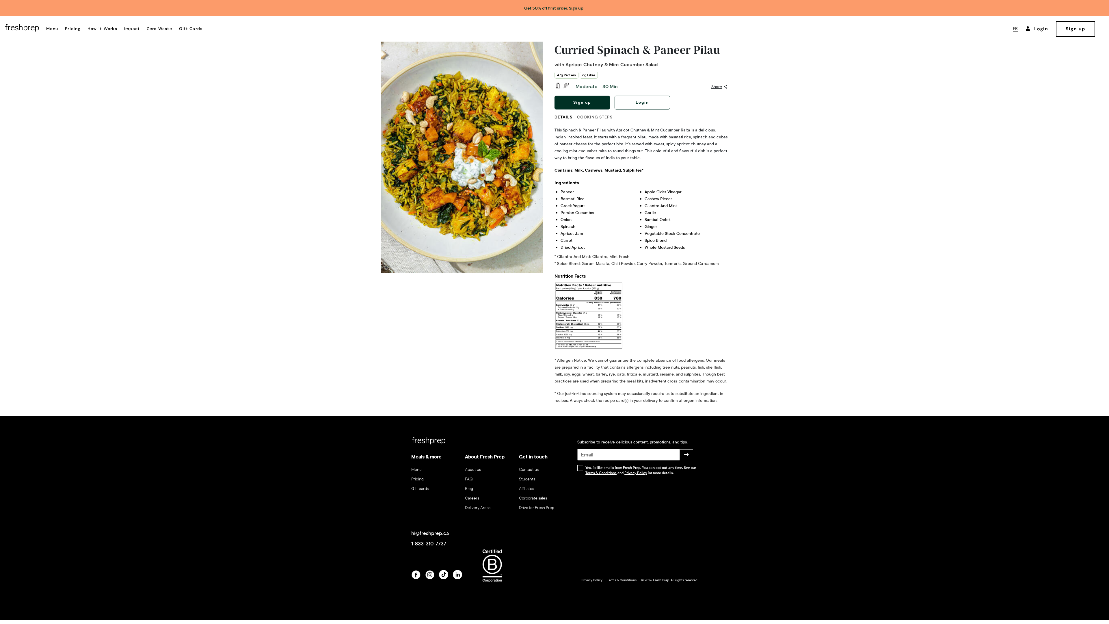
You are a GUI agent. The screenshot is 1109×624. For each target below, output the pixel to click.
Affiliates (526, 488)
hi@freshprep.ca (430, 533)
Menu (52, 28)
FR (1015, 28)
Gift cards (420, 488)
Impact (132, 28)
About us (473, 469)
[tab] (565, 120)
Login (642, 102)
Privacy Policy (635, 473)
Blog (469, 488)
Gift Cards (191, 28)
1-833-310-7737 (428, 543)
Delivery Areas (477, 507)
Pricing (73, 28)
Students (527, 479)
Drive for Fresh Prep (536, 507)
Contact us (529, 469)
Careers (472, 498)
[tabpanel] (641, 265)
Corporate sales (533, 498)
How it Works (102, 28)
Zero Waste (159, 28)
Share (716, 86)
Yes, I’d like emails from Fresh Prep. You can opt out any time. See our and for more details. (640, 470)
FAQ (469, 479)
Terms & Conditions (601, 473)
